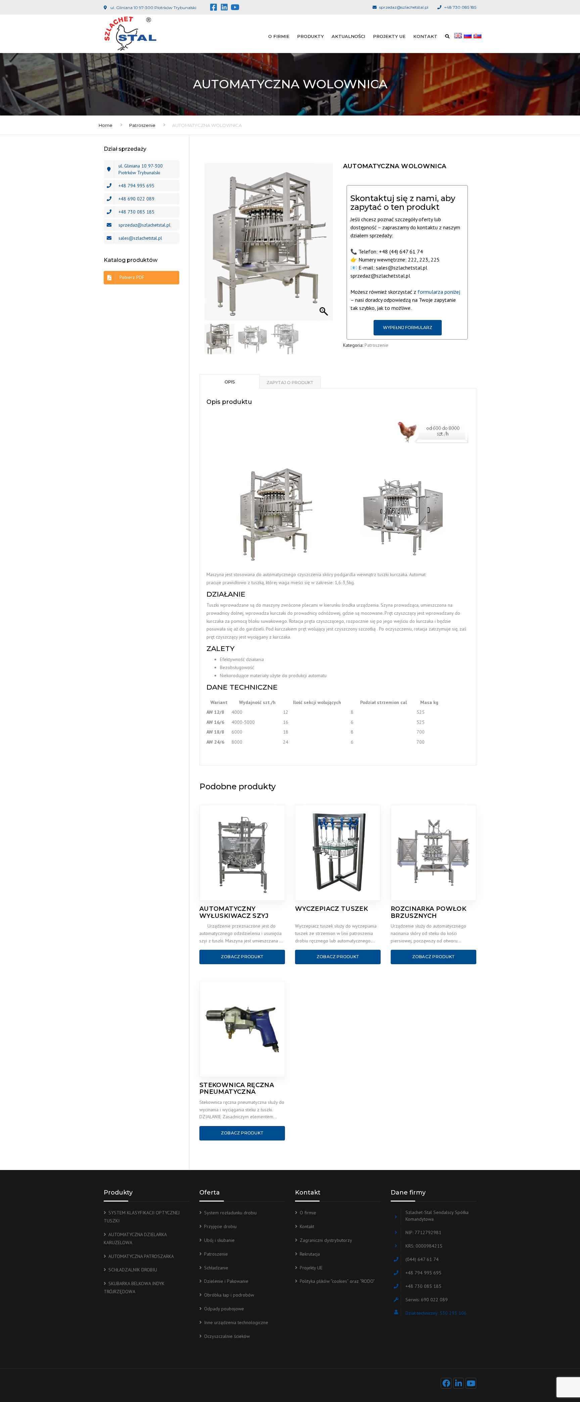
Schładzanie (216, 1268)
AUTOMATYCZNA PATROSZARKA (141, 1256)
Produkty (310, 36)
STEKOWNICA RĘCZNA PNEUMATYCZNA (236, 1088)
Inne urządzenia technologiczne (236, 1322)
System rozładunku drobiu (230, 1213)
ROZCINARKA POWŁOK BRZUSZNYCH (428, 912)
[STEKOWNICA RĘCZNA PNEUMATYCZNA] (242, 1029)
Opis (230, 381)
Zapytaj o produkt (290, 382)
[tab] (229, 381)
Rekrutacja (310, 1254)
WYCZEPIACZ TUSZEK (331, 909)
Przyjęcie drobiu (220, 1226)
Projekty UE (389, 36)
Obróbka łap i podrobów (229, 1295)
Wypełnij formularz (407, 327)
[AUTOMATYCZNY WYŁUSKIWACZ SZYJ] (242, 853)
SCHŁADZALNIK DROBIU (132, 1270)
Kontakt (425, 36)
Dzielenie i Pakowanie (226, 1281)
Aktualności (348, 36)
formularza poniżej (439, 291)
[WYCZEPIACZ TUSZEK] (338, 853)
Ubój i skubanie (219, 1240)
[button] (325, 245)
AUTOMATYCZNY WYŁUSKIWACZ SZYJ (234, 912)
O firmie (278, 36)
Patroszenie (142, 125)
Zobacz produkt (242, 956)
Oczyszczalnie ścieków (227, 1336)
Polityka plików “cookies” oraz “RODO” (337, 1281)
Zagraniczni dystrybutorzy (326, 1240)
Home (105, 125)
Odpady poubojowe (224, 1309)
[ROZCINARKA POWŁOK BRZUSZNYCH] (433, 853)
